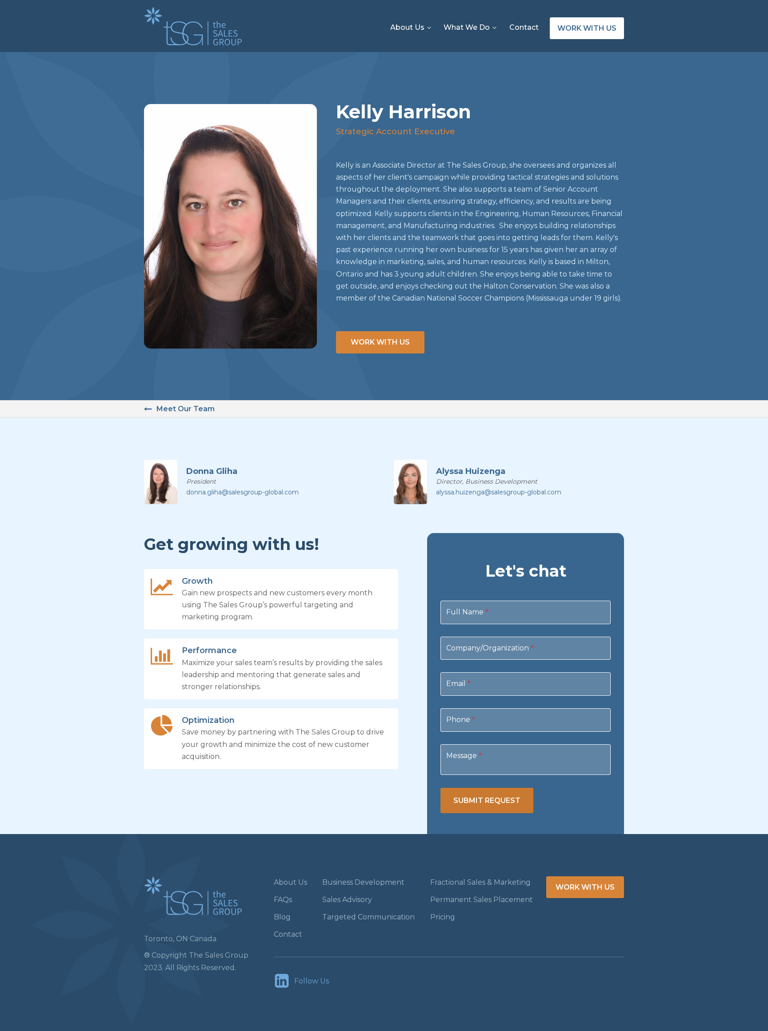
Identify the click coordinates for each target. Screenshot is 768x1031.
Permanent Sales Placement (481, 899)
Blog (282, 917)
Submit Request (486, 800)
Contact (524, 27)
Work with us (586, 28)
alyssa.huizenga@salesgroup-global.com (498, 492)
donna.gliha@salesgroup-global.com (242, 492)
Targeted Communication (368, 917)
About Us (407, 27)
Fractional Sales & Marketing (480, 882)
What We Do (467, 27)
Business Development (363, 882)
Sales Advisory (347, 899)
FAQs (283, 899)
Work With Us (380, 342)
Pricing (442, 917)
